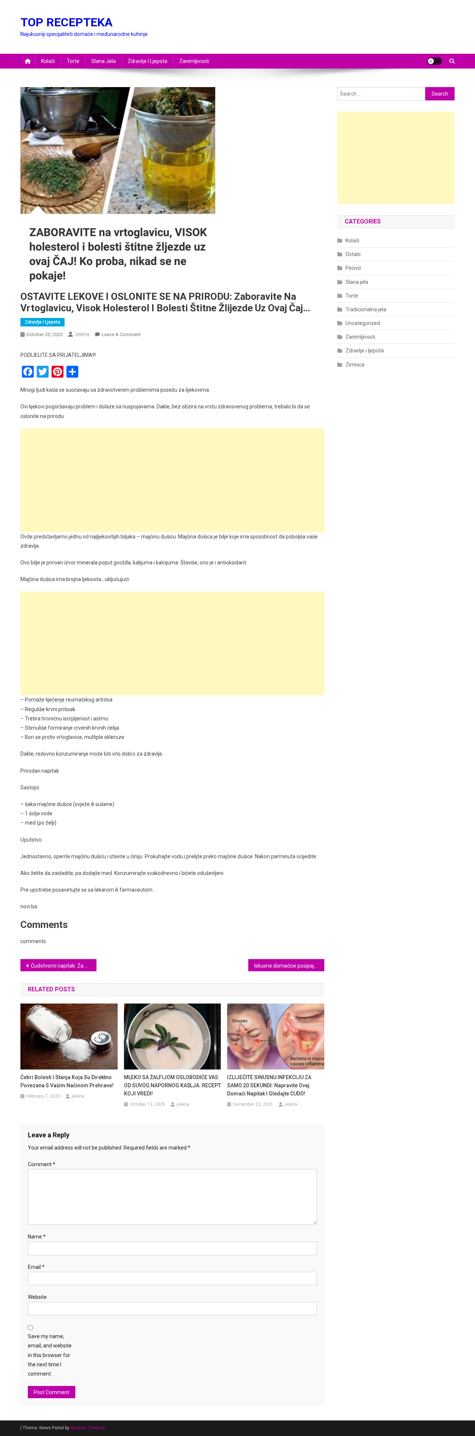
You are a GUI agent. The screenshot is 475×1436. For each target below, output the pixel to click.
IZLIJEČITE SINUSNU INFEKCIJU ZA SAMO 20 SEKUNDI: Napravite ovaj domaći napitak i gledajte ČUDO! (269, 1085)
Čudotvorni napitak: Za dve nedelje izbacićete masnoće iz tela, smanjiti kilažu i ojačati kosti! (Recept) (63, 966)
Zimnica (354, 365)
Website (37, 1297)
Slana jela (103, 61)
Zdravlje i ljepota (147, 61)
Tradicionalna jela (365, 309)
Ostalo (353, 254)
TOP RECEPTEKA (66, 22)
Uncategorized (362, 323)
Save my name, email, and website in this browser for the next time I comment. (50, 1355)
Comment (41, 1164)
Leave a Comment (121, 334)
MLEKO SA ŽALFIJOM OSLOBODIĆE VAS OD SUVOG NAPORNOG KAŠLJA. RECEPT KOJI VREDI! (172, 1085)
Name (37, 1237)
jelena (82, 334)
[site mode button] (434, 61)
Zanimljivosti (194, 61)
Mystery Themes (88, 1427)
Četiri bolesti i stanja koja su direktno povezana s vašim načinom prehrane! (67, 1081)
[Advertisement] (172, 480)
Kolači (48, 61)
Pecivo (353, 268)
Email (36, 1267)
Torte (73, 61)
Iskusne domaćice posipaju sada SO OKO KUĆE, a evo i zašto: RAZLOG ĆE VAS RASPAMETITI (289, 966)
